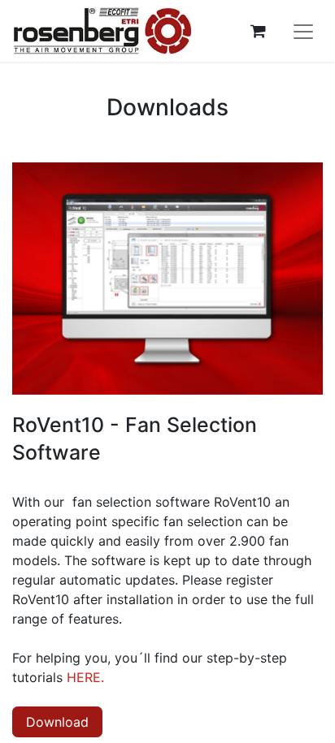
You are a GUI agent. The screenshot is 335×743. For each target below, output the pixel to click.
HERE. (85, 677)
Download (57, 722)
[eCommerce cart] (257, 30)
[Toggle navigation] (303, 31)
